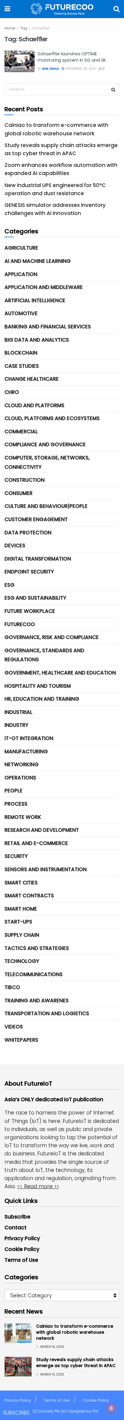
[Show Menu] (7, 9)
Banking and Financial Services (48, 326)
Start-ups (18, 921)
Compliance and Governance (45, 444)
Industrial (19, 712)
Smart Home (21, 908)
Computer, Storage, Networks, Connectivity (47, 462)
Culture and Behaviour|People (46, 506)
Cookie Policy (22, 1249)
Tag (23, 28)
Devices (15, 545)
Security (16, 856)
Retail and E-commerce (36, 843)
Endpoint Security (29, 571)
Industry (16, 725)
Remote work (23, 817)
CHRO (12, 392)
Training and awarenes (37, 1000)
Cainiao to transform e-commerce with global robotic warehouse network (74, 1332)
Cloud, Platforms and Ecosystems (52, 418)
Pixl (95, 1411)
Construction (25, 480)
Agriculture (21, 247)
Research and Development (42, 830)
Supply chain (22, 935)
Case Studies (22, 366)
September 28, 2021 (80, 68)
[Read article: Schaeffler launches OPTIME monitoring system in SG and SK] (20, 61)
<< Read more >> (38, 1186)
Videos (14, 1026)
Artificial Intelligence (35, 300)
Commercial (21, 431)
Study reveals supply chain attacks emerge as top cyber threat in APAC (76, 1363)
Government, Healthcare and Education (60, 672)
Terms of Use (21, 1260)
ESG (9, 585)
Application (21, 274)
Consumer (19, 493)
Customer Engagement (36, 519)
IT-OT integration (29, 738)
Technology (22, 961)
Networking (22, 764)
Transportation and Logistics (47, 1013)
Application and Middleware (44, 287)
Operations (20, 777)
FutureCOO (20, 624)
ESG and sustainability (35, 597)
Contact (15, 1227)
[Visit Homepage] (62, 9)
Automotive (21, 313)
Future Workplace (30, 611)
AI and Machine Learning (38, 261)
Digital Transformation (38, 558)
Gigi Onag (50, 68)
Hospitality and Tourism (38, 686)
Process (16, 803)
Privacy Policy (22, 1238)
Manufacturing (26, 751)
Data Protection (28, 532)
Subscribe (17, 1216)
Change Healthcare (32, 379)
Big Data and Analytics (37, 339)
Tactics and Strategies (37, 948)
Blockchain (21, 352)
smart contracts (29, 895)
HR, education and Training (42, 698)
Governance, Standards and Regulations (44, 655)
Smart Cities (21, 882)
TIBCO (12, 987)
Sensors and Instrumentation (46, 869)
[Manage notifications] (111, 1408)
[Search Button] (116, 9)
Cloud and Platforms (34, 405)
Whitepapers (21, 1039)
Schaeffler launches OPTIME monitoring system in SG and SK (72, 57)
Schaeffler (41, 28)
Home (10, 28)
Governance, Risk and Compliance (52, 637)
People (14, 790)
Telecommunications (34, 974)
